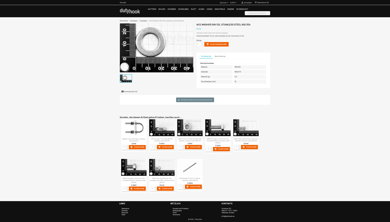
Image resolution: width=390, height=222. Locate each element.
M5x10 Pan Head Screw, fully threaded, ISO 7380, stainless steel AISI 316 (162, 180)
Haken (209, 9)
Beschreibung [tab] (220, 56)
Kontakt (123, 2)
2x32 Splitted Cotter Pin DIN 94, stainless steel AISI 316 (190, 179)
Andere (230, 9)
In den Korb (137, 147)
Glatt (193, 9)
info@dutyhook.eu (228, 216)
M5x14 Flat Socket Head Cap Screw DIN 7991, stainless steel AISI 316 (246, 140)
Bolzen (162, 9)
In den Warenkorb (216, 44)
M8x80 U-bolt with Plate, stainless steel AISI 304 (134, 140)
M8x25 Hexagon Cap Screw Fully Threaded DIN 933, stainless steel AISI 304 (218, 141)
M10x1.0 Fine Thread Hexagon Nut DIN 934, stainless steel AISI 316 (190, 140)
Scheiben (172, 9)
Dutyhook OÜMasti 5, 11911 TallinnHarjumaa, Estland (229, 211)
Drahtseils (220, 9)
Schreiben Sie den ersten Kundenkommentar (196, 100)
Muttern (152, 9)
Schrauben (183, 9)
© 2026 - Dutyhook (195, 219)
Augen (201, 9)
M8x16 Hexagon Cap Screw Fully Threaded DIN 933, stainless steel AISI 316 (134, 180)
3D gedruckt (242, 9)
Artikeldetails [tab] (206, 56)
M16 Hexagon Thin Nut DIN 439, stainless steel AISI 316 (162, 140)
